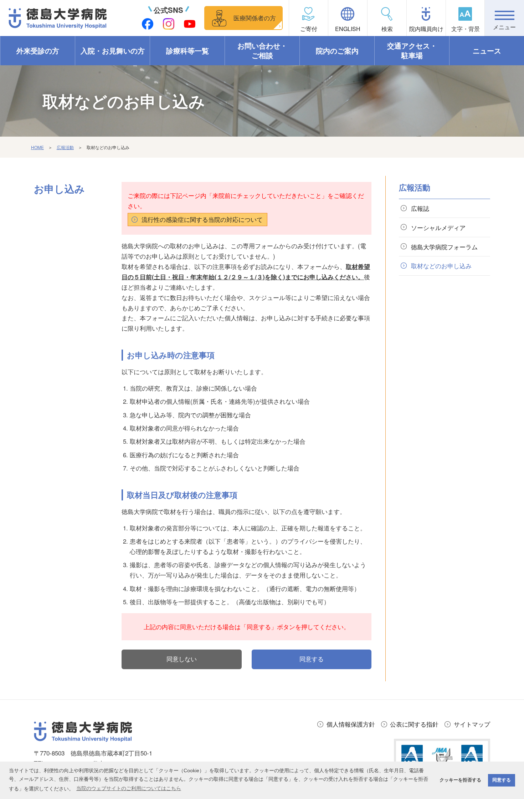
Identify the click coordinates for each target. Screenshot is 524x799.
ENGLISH (347, 29)
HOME (37, 147)
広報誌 (420, 208)
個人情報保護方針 (351, 723)
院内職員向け (426, 29)
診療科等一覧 (187, 51)
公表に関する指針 (414, 723)
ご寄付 (308, 29)
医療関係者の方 (254, 17)
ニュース (487, 51)
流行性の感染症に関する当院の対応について (202, 219)
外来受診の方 (37, 51)
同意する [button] (501, 780)
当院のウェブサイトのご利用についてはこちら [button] (128, 788)
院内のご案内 (337, 51)
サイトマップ (472, 723)
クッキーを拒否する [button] (460, 780)
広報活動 (65, 147)
